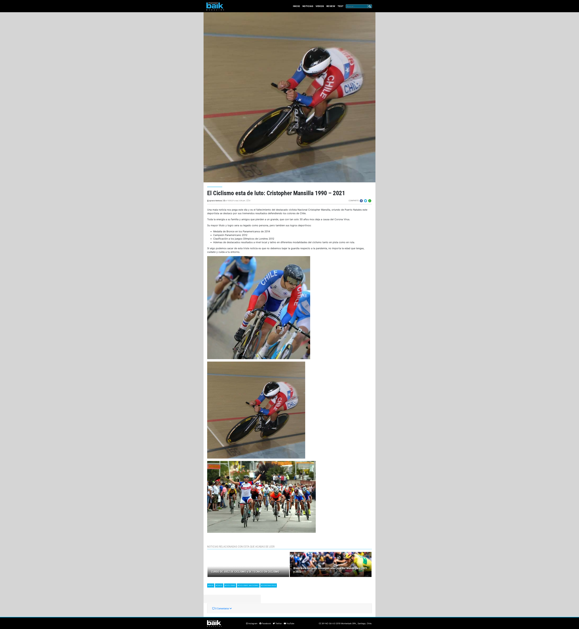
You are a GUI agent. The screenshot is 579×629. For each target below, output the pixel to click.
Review (330, 6)
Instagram (252, 623)
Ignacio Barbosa (215, 201)
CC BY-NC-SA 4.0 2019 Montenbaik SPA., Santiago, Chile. (345, 623)
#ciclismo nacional (248, 585)
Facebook (266, 623)
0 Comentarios (222, 608)
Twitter (278, 623)
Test (340, 6)
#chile (219, 585)
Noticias (307, 6)
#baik (211, 585)
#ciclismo (230, 585)
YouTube (290, 623)
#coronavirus (268, 585)
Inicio (296, 6)
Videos (320, 6)
